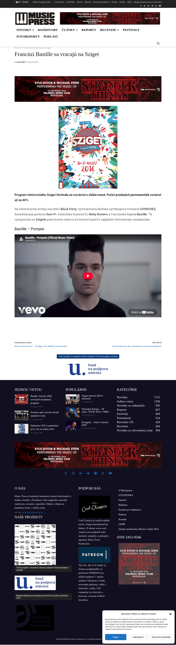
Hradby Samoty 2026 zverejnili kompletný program (41, 399)
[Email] (106, 69)
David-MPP (21, 62)
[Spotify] (95, 473)
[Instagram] (144, 6)
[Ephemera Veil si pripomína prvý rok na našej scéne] (21, 429)
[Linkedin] (148, 6)
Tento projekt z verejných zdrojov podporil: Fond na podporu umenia (88, 356)
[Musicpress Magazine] (35, 18)
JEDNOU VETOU (28, 390)
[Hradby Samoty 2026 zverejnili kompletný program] (21, 399)
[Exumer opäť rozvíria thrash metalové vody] (21, 415)
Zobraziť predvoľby (161, 637)
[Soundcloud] (152, 6)
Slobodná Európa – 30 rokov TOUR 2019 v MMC (95, 410)
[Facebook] (140, 6)
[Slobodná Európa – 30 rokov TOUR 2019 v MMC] (72, 412)
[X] (156, 6)
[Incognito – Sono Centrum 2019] (72, 426)
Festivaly (18, 48)
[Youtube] (159, 6)
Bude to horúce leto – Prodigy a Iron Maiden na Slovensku (41, 346)
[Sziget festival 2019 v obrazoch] (72, 399)
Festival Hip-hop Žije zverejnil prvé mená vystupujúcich (136, 346)
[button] (170, 614)
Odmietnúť (138, 637)
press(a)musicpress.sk (32, 512)
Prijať (115, 637)
